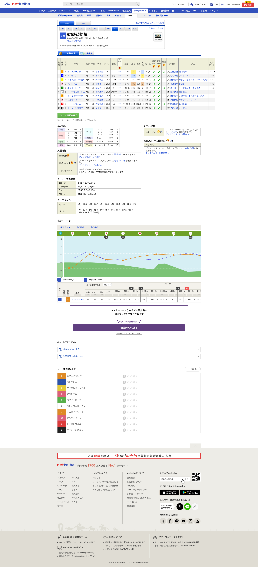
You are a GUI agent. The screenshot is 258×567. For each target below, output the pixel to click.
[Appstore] (169, 492)
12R (134, 29)
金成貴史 (174, 84)
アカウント (76, 501)
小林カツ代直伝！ (119, 549)
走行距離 (80, 227)
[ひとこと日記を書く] (129, 115)
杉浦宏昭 (174, 104)
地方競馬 (126, 10)
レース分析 (172, 132)
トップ (42, 10)
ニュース (52, 10)
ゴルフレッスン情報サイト (124, 545)
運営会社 (131, 505)
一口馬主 (186, 10)
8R (108, 29)
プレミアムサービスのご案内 (105, 481)
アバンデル (72, 84)
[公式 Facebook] (170, 521)
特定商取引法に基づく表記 (138, 497)
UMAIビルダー (88, 10)
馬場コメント (120, 160)
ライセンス (132, 501)
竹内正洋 (174, 108)
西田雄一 (174, 80)
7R (102, 29)
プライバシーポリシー (137, 489)
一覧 (162, 28)
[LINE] (176, 521)
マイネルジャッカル (76, 80)
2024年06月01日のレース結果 (150, 23)
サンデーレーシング (187, 100)
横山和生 (99, 72)
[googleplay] (190, 492)
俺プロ (175, 10)
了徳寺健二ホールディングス (191, 96)
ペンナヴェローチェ (76, 92)
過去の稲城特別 (74, 41)
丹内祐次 (99, 96)
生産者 (118, 15)
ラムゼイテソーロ (75, 96)
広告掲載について (135, 481)
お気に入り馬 (77, 497)
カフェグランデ (74, 72)
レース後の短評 (187, 148)
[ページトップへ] (195, 445)
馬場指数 (118, 154)
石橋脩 (98, 84)
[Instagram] (190, 521)
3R (75, 29)
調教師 (99, 15)
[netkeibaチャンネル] (183, 521)
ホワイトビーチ (74, 88)
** (120, 72)
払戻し (153, 28)
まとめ (204, 10)
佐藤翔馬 (99, 104)
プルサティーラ (74, 100)
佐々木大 (99, 92)
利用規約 (131, 485)
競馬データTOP (65, 15)
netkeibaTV (113, 10)
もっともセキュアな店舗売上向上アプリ (177, 542)
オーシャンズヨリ (75, 108)
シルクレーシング (186, 76)
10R (121, 29)
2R (69, 29)
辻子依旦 (183, 108)
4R (82, 29)
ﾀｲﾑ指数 (119, 60)
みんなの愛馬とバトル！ (77, 542)
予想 (76, 10)
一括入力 (193, 369)
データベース (140, 10)
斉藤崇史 (174, 100)
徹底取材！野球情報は (125, 542)
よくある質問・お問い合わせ (105, 485)
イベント (214, 10)
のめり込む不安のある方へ (104, 489)
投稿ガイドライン (135, 493)
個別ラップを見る (129, 327)
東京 (67, 23)
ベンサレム (72, 76)
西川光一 (183, 72)
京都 (83, 23)
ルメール (99, 76)
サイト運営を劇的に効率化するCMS (175, 545)
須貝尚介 (174, 92)
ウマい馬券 (62, 485)
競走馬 (80, 15)
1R (62, 29)
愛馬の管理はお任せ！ (76, 552)
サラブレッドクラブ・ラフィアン (193, 80)
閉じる (106, 285)
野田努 (182, 84)
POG (195, 10)
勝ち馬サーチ (162, 15)
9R (115, 29)
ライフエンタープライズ (189, 88)
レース (62, 10)
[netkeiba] (20, 4)
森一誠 (173, 88)
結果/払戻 (71, 53)
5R (88, 29)
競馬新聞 (165, 10)
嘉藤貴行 (174, 72)
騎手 (89, 15)
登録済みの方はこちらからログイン (129, 333)
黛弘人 (98, 88)
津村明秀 (99, 80)
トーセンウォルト (75, 104)
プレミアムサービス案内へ (90, 157)
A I (70, 10)
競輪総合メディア (77, 556)
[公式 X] (163, 521)
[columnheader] (64, 289)
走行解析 (94, 227)
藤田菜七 (99, 108)
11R (128, 29)
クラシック (146, 15)
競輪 (249, 4)
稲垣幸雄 (174, 76)
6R (95, 29)
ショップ (153, 10)
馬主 (108, 15)
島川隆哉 (183, 104)
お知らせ (96, 477)
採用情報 (131, 477)
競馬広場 (75, 485)
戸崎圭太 (99, 100)
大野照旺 (183, 92)
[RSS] (197, 521)
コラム (101, 10)
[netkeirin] (129, 456)
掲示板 (89, 53)
